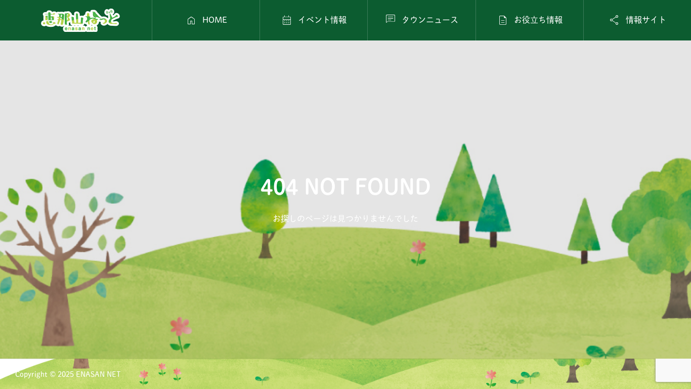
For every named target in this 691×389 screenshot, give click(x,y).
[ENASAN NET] (80, 20)
